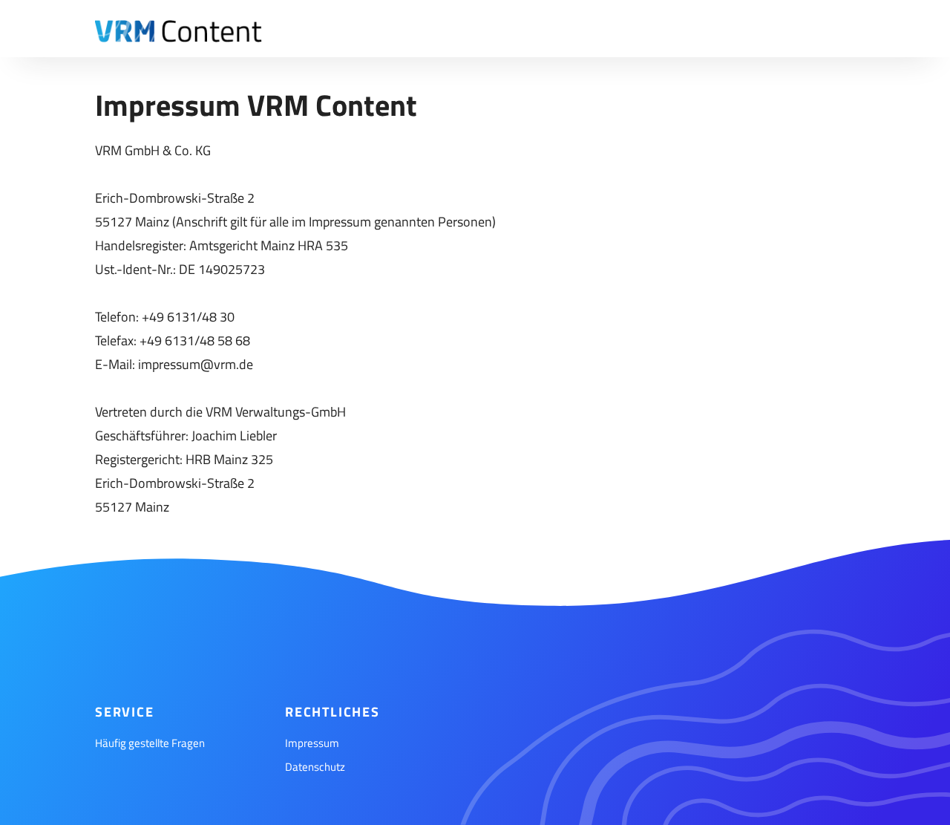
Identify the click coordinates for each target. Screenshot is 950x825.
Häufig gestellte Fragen (150, 742)
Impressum (312, 742)
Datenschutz (315, 766)
